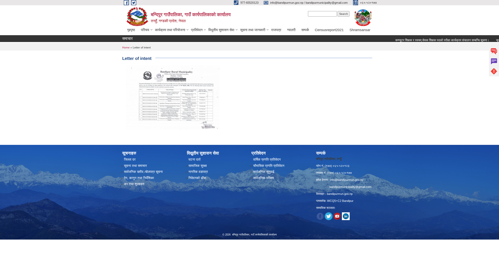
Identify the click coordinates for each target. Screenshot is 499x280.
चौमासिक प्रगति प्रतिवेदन (268, 166)
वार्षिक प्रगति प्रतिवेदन (267, 159)
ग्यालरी (291, 30)
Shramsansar (359, 30)
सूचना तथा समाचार (135, 166)
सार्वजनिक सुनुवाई (263, 172)
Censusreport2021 (329, 30)
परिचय (145, 30)
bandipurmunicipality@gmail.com (350, 186)
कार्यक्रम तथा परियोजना (170, 30)
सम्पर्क (305, 30)
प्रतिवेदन (197, 30)
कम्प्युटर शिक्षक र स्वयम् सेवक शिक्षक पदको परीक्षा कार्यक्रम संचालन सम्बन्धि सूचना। (432, 40)
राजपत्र (276, 30)
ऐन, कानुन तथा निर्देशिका (139, 178)
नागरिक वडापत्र (198, 172)
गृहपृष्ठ (131, 30)
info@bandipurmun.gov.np (346, 179)
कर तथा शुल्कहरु (134, 184)
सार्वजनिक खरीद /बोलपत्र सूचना (143, 172)
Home (126, 47)
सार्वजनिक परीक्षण (263, 178)
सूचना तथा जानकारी (252, 30)
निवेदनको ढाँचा (197, 178)
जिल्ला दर (129, 159)
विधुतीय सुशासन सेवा (221, 30)
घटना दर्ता (194, 159)
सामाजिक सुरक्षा (197, 166)
